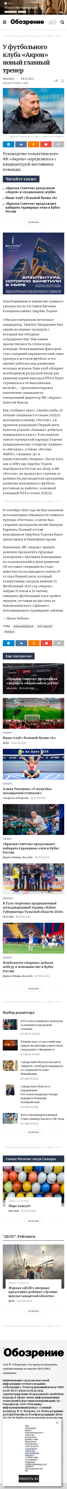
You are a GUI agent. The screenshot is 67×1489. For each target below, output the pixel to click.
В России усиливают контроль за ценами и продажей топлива (41, 1025)
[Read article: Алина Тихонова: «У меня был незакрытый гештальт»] (33, 764)
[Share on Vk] (21, 144)
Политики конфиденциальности (36, 1463)
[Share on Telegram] (8, 144)
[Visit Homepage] (27, 22)
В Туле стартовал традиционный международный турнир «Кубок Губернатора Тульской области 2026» (33, 907)
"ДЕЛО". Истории (18, 1201)
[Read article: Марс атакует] (33, 1186)
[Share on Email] (46, 144)
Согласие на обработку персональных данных (32, 1451)
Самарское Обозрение (16, 798)
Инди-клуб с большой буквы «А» (31, 198)
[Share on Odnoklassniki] (33, 144)
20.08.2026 (43, 857)
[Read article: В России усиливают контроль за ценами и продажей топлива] (10, 1024)
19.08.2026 (43, 976)
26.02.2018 (29, 1210)
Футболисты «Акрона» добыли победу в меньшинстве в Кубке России (28, 967)
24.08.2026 (27, 688)
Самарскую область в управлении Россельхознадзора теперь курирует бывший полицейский (39, 1094)
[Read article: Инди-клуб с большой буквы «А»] (33, 713)
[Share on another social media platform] (58, 144)
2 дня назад (30, 1078)
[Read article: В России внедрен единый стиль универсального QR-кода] (10, 1118)
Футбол (9, 631)
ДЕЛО (6, 743)
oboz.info (8, 78)
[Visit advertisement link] (33, 7)
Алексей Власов (23, 626)
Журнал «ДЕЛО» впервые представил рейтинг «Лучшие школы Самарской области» (33, 1292)
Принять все (29, 1479)
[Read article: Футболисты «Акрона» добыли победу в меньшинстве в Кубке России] (33, 938)
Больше (33, 222)
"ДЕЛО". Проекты (18, 1283)
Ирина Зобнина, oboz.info (18, 857)
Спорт (12, 672)
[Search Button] (62, 22)
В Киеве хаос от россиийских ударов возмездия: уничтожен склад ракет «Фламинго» (41, 1045)
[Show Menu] (4, 22)
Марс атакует (19, 1206)
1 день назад (31, 1033)
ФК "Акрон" (45, 626)
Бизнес (8, 898)
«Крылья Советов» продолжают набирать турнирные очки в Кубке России (32, 207)
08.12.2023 (27, 78)
